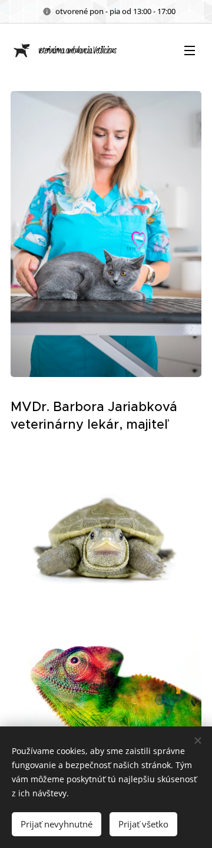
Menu (189, 50)
